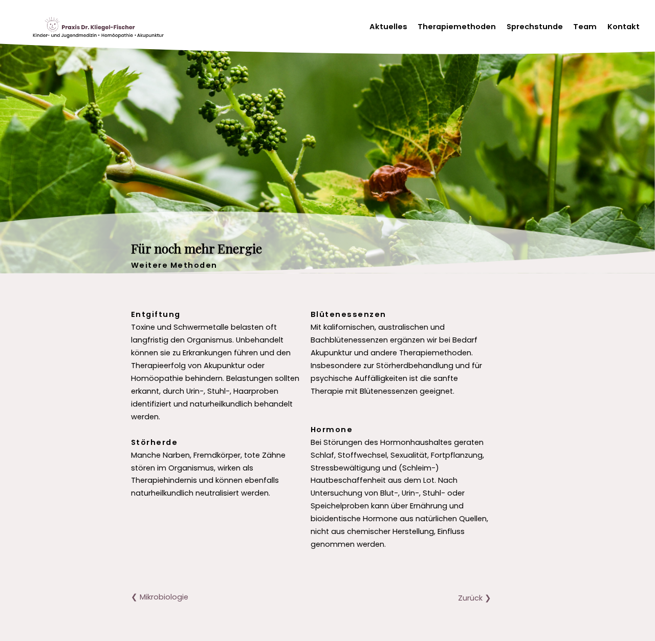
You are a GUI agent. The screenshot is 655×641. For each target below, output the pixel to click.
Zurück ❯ (474, 598)
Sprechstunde (535, 27)
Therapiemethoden (457, 27)
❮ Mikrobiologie (159, 597)
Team (585, 27)
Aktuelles (388, 27)
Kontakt (623, 27)
